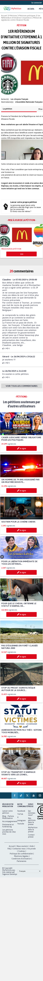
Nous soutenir (22, 848)
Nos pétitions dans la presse (32, 823)
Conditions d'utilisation (21, 861)
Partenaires (21, 863)
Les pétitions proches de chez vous (9, 834)
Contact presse (31, 838)
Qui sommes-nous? (32, 815)
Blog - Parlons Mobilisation (8, 819)
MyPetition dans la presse (32, 832)
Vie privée (31, 851)
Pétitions (13, 16)
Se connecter (36, 2)
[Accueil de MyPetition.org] (12, 9)
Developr (13, 876)
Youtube (20, 826)
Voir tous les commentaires (21, 388)
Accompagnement (9, 823)
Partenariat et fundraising (8, 828)
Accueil (31, 8)
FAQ (9, 851)
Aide (32, 848)
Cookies (21, 853)
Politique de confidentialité (21, 856)
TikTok (20, 816)
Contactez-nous (18, 851)
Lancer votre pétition (7, 814)
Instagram (21, 822)
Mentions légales (21, 858)
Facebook (21, 813)
